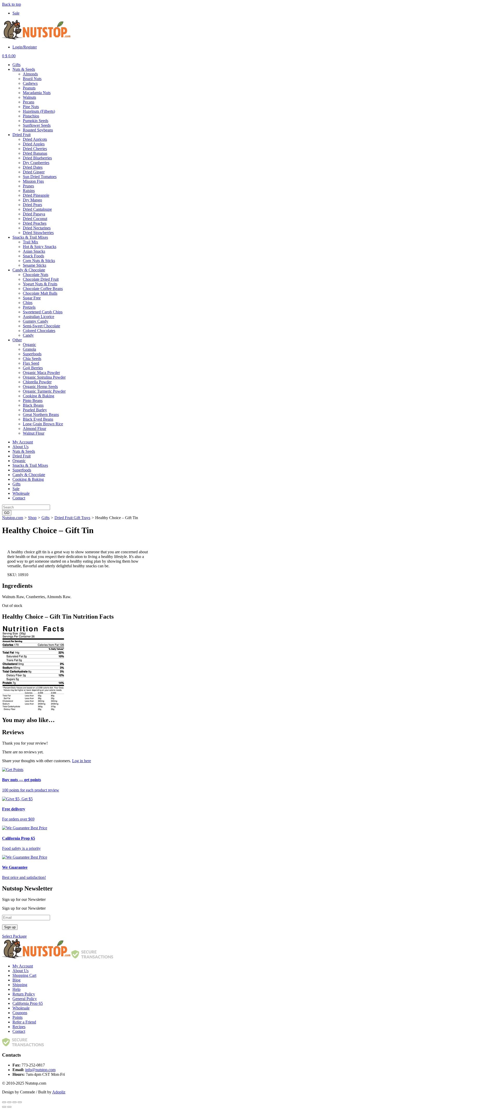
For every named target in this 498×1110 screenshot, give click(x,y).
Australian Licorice (38, 316)
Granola (29, 349)
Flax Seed (31, 363)
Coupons (19, 1012)
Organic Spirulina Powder (44, 377)
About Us (20, 446)
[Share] (9, 1102)
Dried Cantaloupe (37, 209)
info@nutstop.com (40, 1069)
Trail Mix (30, 242)
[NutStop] (36, 38)
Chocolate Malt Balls (40, 293)
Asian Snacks (34, 251)
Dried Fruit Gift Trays (72, 517)
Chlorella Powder (37, 382)
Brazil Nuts (32, 78)
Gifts (16, 64)
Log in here (81, 761)
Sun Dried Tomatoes (40, 176)
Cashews (30, 83)
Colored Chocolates (39, 330)
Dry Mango (32, 200)
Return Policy (23, 994)
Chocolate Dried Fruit (41, 279)
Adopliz (58, 1092)
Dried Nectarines (37, 228)
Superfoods (32, 354)
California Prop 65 (27, 1003)
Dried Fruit (21, 134)
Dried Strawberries (38, 232)
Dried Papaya (34, 214)
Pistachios (31, 116)
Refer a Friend (24, 1022)
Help (16, 989)
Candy (28, 335)
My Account (22, 442)
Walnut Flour (33, 433)
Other (17, 340)
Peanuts (29, 88)
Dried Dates (33, 167)
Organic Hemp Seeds (40, 386)
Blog (16, 980)
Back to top (11, 4)
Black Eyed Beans (38, 419)
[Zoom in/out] (20, 1102)
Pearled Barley (35, 410)
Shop (32, 517)
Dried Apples (34, 144)
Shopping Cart (24, 975)
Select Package (14, 936)
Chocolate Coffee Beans (43, 288)
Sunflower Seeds (37, 125)
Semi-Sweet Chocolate (41, 326)
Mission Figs (33, 181)
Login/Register (24, 47)
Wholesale (21, 493)
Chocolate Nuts (35, 274)
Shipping (19, 984)
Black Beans (33, 405)
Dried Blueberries (37, 158)
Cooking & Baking (38, 396)
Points (17, 1017)
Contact (18, 498)
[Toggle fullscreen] (14, 1102)
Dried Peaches (34, 223)
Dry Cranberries (36, 162)
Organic (29, 344)
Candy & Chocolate (28, 270)
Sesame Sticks (34, 265)
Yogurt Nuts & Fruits (40, 284)
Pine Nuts (31, 106)
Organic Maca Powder (41, 372)
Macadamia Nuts (37, 92)
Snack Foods (33, 256)
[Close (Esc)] (4, 1102)
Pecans (28, 102)
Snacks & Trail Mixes (30, 237)
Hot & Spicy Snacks (39, 246)
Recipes (18, 1026)
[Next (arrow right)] (9, 1107)
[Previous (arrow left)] (4, 1107)
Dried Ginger (34, 172)
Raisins (29, 190)
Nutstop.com (12, 517)
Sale (15, 13)
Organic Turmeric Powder (44, 391)
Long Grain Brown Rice (43, 424)
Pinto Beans (33, 400)
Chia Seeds (32, 358)
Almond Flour (34, 428)
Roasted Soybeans (38, 130)
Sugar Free (32, 298)
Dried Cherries (35, 148)
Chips (27, 302)
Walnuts (29, 97)
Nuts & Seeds (23, 69)
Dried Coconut (35, 218)
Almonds (30, 74)
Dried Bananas (35, 153)
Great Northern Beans (41, 414)
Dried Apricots (35, 139)
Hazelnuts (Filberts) (39, 111)
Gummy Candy (35, 321)
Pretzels (29, 307)
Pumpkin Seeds (35, 120)
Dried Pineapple (36, 195)
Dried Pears (32, 204)
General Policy (24, 998)
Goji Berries (33, 368)
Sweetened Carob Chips (43, 312)
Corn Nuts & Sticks (39, 260)
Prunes (28, 186)
